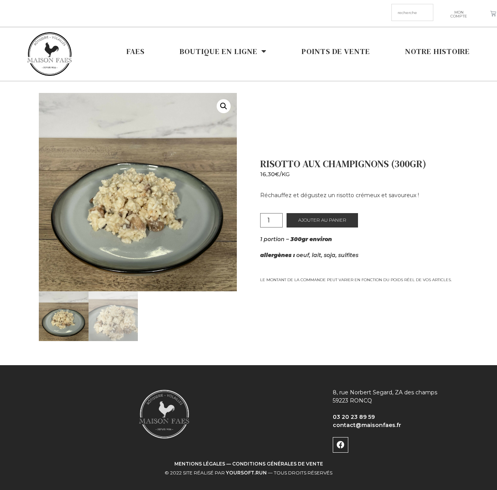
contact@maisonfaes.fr (367, 425)
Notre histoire (437, 51)
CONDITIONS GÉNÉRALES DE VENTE (277, 464)
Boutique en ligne (218, 51)
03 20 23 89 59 (354, 416)
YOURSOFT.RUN (246, 473)
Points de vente (336, 51)
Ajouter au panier (322, 220)
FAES (136, 51)
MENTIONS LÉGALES (199, 464)
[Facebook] (340, 445)
